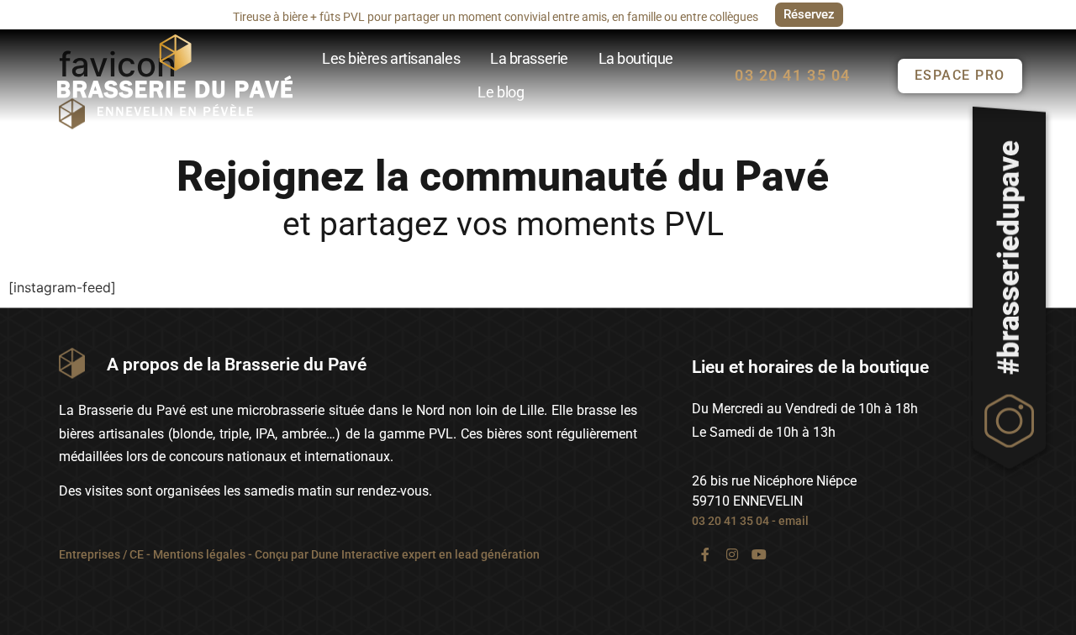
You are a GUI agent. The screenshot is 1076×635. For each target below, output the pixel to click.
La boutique (636, 58)
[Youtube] (759, 554)
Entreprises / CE (101, 554)
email (793, 520)
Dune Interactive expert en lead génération (425, 554)
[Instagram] (732, 554)
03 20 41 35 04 (730, 520)
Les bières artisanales (391, 58)
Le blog (500, 92)
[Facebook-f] (705, 554)
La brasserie (529, 58)
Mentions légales (199, 554)
